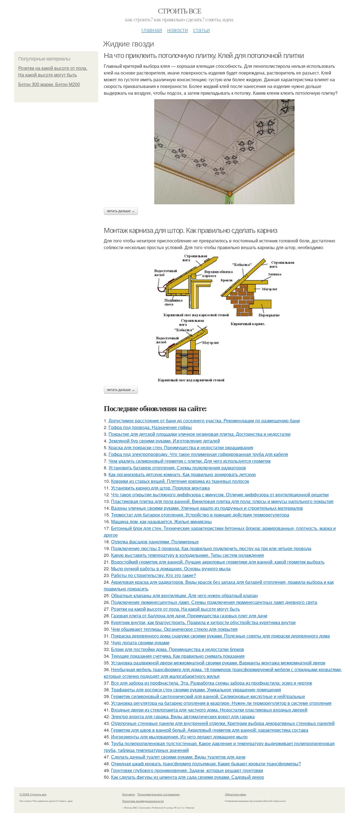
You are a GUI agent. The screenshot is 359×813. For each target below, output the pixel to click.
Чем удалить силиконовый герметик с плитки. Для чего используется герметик (190, 461)
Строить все (179, 10)
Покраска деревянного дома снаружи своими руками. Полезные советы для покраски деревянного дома (220, 636)
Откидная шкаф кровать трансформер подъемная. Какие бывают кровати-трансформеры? (206, 763)
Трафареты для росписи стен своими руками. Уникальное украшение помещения (196, 689)
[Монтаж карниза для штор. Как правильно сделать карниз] (224, 318)
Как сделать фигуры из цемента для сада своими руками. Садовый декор (187, 777)
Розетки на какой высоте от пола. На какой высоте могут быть (175, 609)
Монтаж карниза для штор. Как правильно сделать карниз (190, 230)
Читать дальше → (121, 211)
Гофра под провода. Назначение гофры (150, 427)
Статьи (201, 30)
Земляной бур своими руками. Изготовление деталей (164, 440)
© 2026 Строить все (33, 794)
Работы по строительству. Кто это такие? (153, 575)
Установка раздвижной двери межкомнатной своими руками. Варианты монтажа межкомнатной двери (218, 662)
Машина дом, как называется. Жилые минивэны (161, 521)
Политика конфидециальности (143, 801)
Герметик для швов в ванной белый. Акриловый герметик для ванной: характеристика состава (209, 730)
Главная (151, 30)
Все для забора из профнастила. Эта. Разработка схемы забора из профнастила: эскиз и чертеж (211, 683)
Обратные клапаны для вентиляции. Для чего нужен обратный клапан (184, 595)
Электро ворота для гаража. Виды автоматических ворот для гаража (183, 716)
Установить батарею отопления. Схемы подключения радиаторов (177, 467)
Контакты (128, 794)
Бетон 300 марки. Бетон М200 (49, 84)
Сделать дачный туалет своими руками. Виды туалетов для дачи (178, 757)
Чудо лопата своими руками (140, 642)
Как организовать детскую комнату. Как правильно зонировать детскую (182, 474)
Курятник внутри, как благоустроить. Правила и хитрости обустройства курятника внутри (203, 622)
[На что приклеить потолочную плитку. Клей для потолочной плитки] (224, 151)
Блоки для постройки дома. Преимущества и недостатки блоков (177, 649)
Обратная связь (235, 794)
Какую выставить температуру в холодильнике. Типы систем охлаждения (187, 555)
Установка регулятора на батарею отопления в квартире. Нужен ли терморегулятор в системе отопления (221, 703)
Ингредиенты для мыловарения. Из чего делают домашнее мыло (179, 736)
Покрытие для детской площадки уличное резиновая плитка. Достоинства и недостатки (200, 434)
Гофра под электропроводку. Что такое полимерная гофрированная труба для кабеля (198, 454)
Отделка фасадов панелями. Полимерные (155, 541)
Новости (177, 30)
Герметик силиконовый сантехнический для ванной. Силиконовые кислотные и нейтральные (208, 696)
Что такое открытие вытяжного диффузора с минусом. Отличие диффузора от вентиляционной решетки (220, 494)
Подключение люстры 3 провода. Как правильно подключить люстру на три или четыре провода (211, 548)
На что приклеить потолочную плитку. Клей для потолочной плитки (204, 55)
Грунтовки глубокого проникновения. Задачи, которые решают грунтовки (187, 770)
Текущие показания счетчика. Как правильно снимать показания (178, 656)
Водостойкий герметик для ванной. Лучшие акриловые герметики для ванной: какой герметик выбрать (218, 562)
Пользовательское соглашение (158, 794)
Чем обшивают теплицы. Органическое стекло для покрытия (174, 629)
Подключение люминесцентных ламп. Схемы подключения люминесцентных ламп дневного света (214, 602)
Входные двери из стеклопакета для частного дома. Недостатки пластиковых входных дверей (209, 710)
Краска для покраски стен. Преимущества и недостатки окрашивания (181, 447)
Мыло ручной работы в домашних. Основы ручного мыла (171, 568)
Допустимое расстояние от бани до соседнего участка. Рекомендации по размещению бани (204, 420)
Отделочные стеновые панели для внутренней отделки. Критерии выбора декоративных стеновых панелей (223, 723)
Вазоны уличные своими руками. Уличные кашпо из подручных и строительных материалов (207, 508)
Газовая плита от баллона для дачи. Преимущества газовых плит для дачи (189, 615)
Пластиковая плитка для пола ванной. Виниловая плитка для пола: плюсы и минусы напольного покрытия (222, 501)
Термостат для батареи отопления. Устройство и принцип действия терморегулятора (200, 514)
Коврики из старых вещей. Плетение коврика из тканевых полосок (180, 481)
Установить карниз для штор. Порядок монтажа (160, 488)
